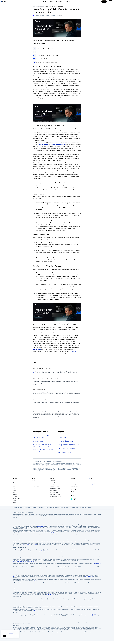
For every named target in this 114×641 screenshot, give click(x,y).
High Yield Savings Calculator (55, 496)
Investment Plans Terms (50, 594)
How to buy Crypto (75, 507)
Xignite (33, 610)
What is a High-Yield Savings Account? (42, 444)
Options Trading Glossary (55, 488)
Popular (61, 431)
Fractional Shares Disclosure (43, 507)
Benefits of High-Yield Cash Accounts (44, 58)
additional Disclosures (97, 563)
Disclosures (15, 507)
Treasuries (15, 496)
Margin (14, 490)
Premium (14, 500)
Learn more (30, 541)
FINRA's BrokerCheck (92, 481)
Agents (51, 1)
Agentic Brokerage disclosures (90, 600)
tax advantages (72, 224)
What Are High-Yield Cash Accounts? (44, 48)
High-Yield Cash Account (18, 498)
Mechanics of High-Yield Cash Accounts (45, 52)
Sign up (110, 1)
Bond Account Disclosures (50, 583)
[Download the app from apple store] (75, 495)
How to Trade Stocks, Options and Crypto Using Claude (68, 449)
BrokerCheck (37, 551)
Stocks (14, 480)
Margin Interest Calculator (55, 494)
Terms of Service (34, 507)
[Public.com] (3, 2)
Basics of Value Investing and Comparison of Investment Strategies (44, 436)
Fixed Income (41, 6)
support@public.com (75, 484)
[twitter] (71, 489)
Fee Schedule (34, 544)
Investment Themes (53, 482)
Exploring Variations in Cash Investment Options (47, 55)
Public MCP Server (53, 480)
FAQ (71, 482)
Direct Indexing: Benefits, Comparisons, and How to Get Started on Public (69, 440)
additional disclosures (41, 526)
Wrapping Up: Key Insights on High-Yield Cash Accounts (49, 62)
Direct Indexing (16, 494)
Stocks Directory (55, 507)
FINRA (42, 550)
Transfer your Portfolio (54, 490)
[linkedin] (71, 491)
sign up (35, 372)
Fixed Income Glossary (54, 486)
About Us (33, 480)
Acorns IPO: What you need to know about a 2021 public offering (44, 440)
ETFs (14, 482)
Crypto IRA (15, 486)
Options (14, 488)
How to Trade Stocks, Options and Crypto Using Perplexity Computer (68, 444)
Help (71, 480)
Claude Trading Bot (82, 507)
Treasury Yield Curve (54, 492)
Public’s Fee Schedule (36, 486)
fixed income (35, 583)
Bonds (14, 492)
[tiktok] (75, 491)
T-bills (49, 204)
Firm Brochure (97, 520)
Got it (4, 636)
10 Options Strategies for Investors (41, 446)
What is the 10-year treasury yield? (41, 451)
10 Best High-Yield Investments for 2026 (43, 449)
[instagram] (73, 489)
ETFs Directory (62, 507)
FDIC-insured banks (44, 144)
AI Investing (89, 507)
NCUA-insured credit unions (57, 144)
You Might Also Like (40, 431)
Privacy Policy (20, 507)
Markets (50, 507)
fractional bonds (41, 583)
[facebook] (75, 489)
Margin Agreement (26, 561)
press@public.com (74, 486)
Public (47, 383)
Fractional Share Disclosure (48, 590)
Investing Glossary (53, 484)
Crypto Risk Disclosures (89, 576)
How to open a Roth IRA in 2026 (66, 452)
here (18, 567)
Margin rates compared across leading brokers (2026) (68, 436)
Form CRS (23, 544)
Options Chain (68, 507)
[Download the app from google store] (75, 499)
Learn (37, 6)
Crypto (14, 484)
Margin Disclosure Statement (17, 561)
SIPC (44, 550)
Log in (104, 1)
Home (34, 6)
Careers (33, 484)
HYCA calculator (37, 349)
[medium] (73, 491)
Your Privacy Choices (27, 507)
